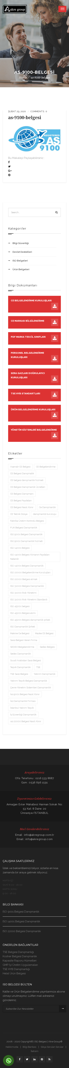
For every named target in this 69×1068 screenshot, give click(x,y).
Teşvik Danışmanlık (20, 667)
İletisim (34, 1051)
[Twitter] (9, 166)
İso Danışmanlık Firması (23, 701)
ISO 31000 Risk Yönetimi (23, 592)
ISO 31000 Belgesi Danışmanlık (27, 586)
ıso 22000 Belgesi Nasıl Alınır (25, 721)
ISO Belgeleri (20, 260)
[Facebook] (9, 162)
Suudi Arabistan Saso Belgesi (25, 660)
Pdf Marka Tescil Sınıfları (28, 337)
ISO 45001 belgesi (20, 606)
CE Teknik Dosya (18, 514)
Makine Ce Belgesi (19, 633)
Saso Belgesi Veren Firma (23, 640)
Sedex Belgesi (47, 647)
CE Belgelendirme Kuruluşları (31, 300)
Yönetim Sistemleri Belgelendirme (34, 429)
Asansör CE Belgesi (20, 466)
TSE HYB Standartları (25, 393)
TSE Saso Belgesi (19, 674)
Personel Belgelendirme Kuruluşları (27, 355)
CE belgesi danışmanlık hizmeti (26, 480)
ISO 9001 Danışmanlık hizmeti (26, 541)
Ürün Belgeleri (21, 269)
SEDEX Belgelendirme (22, 647)
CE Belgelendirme (45, 466)
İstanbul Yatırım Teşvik (22, 707)
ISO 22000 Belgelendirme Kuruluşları (30, 572)
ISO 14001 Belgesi (20, 548)
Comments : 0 (38, 111)
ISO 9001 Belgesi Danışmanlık (26, 534)
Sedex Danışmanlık (20, 653)
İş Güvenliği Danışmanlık (23, 714)
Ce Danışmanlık (47, 507)
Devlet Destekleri (22, 252)
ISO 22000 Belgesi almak (23, 579)
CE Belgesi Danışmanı (21, 493)
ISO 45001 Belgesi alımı (23, 613)
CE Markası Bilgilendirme (27, 320)
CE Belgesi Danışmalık (22, 473)
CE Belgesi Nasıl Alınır (21, 507)
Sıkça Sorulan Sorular (52, 1047)
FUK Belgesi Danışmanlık (23, 527)
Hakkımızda (12, 1047)
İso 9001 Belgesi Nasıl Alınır (25, 694)
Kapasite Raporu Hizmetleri (19, 960)
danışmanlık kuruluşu (44, 514)
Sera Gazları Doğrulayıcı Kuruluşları (28, 375)
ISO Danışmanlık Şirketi (22, 626)
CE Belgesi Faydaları (21, 500)
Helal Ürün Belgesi (14, 973)
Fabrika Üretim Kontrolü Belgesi (27, 520)
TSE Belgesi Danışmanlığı (18, 952)
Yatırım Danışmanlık (44, 674)
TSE (38, 667)
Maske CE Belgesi (44, 633)
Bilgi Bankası (29, 1047)
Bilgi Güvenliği (21, 243)
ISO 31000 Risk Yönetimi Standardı (28, 599)
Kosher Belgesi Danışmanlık (20, 956)
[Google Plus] (10, 170)
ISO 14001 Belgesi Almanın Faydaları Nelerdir (30, 556)
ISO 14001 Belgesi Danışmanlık (27, 565)
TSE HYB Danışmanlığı (16, 969)
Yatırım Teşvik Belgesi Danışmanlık (28, 680)
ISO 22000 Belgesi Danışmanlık (22, 931)
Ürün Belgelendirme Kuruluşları (33, 409)
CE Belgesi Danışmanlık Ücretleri (27, 487)
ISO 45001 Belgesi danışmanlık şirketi (30, 620)
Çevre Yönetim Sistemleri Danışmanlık (30, 687)
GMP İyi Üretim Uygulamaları (20, 964)
